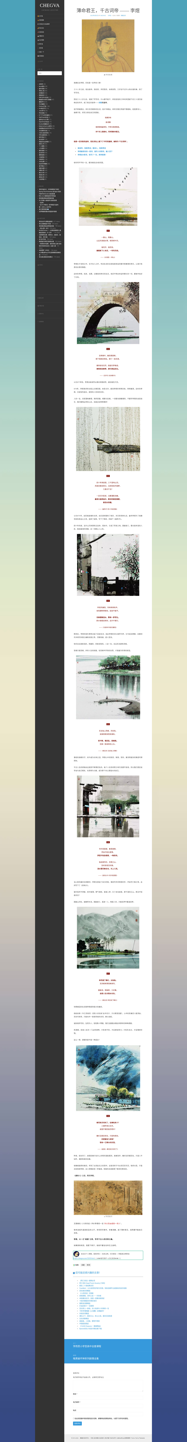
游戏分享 (41, 177)
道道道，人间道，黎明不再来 (89, 1321)
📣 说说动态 (40, 32)
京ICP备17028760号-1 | (111, 1438)
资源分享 (41, 175)
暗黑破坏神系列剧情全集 (46, 241)
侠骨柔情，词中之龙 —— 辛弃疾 (90, 1296)
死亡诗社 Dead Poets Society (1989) (92, 1283)
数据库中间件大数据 (45, 99)
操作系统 (41, 88)
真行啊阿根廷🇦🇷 (44, 209)
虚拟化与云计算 (44, 119)
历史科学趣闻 (43, 164)
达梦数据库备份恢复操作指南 (48, 211)
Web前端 (41, 113)
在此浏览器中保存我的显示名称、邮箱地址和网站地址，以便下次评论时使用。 (102, 1418)
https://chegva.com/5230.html (83, 1258)
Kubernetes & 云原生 (45, 126)
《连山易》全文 (44, 228)
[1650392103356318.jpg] (108, 687)
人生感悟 (41, 148)
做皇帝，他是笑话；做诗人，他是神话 (92, 148)
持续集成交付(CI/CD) (45, 128)
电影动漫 (41, 168)
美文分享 (41, 172)
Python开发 (42, 106)
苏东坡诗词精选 (84, 1291)
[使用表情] (142, 1393)
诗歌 (100, 103)
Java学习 (42, 110)
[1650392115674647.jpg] (108, 806)
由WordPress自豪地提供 (123, 1438)
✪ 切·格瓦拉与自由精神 (43, 24)
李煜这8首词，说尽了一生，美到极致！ (92, 155)
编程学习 (41, 102)
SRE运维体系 (43, 135)
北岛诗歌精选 (84, 1318)
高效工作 (41, 144)
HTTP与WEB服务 (44, 115)
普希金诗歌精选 (84, 1303)
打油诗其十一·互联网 (86, 1306)
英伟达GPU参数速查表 (45, 221)
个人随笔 (41, 146)
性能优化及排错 (44, 141)
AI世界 (41, 84)
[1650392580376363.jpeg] (108, 1198)
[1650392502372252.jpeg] (108, 46)
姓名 (75, 1394)
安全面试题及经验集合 (46, 257)
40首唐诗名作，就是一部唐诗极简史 (92, 1298)
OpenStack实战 (44, 122)
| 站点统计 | (102, 1438)
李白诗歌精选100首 (45, 224)
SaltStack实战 (43, 117)
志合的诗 (41, 152)
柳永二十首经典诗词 (86, 1286)
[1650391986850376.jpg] (108, 196)
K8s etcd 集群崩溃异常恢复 (47, 196)
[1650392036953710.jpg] (108, 313)
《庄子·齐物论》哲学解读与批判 (48, 205)
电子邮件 (76, 1402)
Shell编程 (42, 104)
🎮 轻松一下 (40, 52)
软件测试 (41, 137)
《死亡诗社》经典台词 (87, 1281)
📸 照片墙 (40, 44)
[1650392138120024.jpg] (108, 1078)
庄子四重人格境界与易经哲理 (48, 200)
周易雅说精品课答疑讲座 (46, 198)
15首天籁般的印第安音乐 (88, 1301)
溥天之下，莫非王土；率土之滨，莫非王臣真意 (95, 1316)
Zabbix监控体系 (44, 133)
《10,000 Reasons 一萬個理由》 (90, 1326)
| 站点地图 (96, 1438)
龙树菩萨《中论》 (44, 250)
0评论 (109, 15)
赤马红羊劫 (42, 239)
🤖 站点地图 (40, 40)
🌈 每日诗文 (40, 28)
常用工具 (41, 90)
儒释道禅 (41, 155)
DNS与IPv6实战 (43, 97)
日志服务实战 (43, 130)
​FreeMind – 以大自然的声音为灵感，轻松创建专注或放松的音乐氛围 (103, 1288)
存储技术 (41, 93)
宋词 (88, 1265)
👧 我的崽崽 (40, 20)
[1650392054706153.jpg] (108, 439)
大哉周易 (41, 157)
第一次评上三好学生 (45, 207)
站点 (74, 1410)
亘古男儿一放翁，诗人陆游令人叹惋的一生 (94, 1308)
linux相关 (42, 86)
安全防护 (41, 139)
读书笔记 (41, 166)
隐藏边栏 (123, 15)
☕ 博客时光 (40, 36)
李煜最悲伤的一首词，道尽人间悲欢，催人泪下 (95, 151)
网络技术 (41, 95)
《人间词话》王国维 (86, 1293)
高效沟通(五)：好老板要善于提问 (49, 189)
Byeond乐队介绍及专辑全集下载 (90, 1329)
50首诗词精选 (84, 1313)
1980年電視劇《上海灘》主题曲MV (91, 1311)
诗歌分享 (41, 170)
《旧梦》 (41, 202)
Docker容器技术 (44, 124)
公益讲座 (41, 179)
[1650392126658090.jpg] (108, 938)
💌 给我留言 (40, 56)
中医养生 (41, 159)
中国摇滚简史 (84, 1324)
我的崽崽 (41, 150)
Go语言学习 (42, 108)
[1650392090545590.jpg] (108, 565)
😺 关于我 (40, 16)
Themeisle (142, 1438)
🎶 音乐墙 (40, 48)
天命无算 (41, 161)
